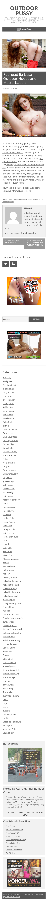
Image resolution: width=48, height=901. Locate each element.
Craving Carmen (10, 440)
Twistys (6, 710)
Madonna (7, 551)
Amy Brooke (8, 392)
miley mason (9, 570)
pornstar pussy (10, 625)
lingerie (6, 544)
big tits (6, 425)
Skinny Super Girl (11, 670)
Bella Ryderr (8, 422)
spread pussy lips (11, 673)
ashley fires (8, 403)
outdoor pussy (24, 10)
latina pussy (8, 533)
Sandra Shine (9, 647)
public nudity (9, 636)
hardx (5, 503)
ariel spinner (9, 399)
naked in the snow (11, 592)
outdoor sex (8, 621)
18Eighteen (8, 381)
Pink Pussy (10, 826)
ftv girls (6, 466)
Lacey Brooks (9, 529)
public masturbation (35, 199)
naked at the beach (12, 581)
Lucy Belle (7, 547)
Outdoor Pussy (12, 846)
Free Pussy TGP (12, 833)
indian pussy (9, 507)
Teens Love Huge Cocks (26, 802)
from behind (9, 462)
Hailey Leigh (8, 492)
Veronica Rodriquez (12, 721)
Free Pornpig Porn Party (16, 839)
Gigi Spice (7, 477)
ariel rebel (7, 396)
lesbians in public (11, 536)
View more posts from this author (21, 233)
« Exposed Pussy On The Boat (12, 242)
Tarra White (8, 684)
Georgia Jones (9, 470)
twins (5, 707)
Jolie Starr (7, 525)
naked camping (10, 588)
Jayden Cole (8, 518)
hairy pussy (8, 496)
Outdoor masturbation (13, 618)
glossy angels (9, 481)
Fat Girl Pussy (11, 853)
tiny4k (5, 703)
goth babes (8, 485)
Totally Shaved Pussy (14, 829)
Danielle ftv (8, 448)
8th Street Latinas (11, 385)
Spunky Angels (10, 677)
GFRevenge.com (10, 473)
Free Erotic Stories (13, 836)
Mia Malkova (9, 566)
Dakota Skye (8, 444)
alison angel (8, 388)
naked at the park (11, 584)
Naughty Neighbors (12, 603)
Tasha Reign (8, 688)
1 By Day (7, 377)
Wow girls (7, 725)
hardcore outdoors (12, 499)
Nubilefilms (8, 607)
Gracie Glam (9, 488)
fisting (6, 459)
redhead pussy (8, 202)
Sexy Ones (8, 658)
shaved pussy (9, 666)
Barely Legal (8, 418)
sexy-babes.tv (9, 662)
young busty (8, 732)
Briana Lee (8, 433)
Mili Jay (6, 573)
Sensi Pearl (8, 651)
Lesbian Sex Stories (14, 850)
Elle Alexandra (9, 455)
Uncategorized (9, 714)
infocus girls (8, 510)
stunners (7, 681)
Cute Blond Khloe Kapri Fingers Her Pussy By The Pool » (35, 244)
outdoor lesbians (11, 614)
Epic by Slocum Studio (11, 897)
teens (5, 699)
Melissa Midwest (11, 559)
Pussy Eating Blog (13, 843)
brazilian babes (10, 429)
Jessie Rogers (9, 522)
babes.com (8, 414)
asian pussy (8, 411)
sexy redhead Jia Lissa (12, 152)
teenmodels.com (11, 695)
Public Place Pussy (11, 640)
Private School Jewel (12, 629)
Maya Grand (8, 555)
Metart (6, 562)
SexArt (6, 655)
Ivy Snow (7, 514)
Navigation (25, 29)
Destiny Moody (10, 451)
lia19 (5, 540)
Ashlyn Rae (8, 407)
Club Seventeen (10, 436)
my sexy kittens (10, 577)
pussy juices (18, 182)
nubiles (24, 199)
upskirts (6, 718)
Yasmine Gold (9, 729)
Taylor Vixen (8, 692)
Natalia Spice (9, 599)
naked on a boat (10, 596)
